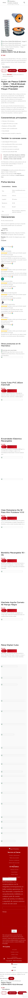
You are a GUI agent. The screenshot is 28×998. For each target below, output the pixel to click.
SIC (14, 865)
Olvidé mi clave (14, 954)
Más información (4, 978)
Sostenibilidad (14, 872)
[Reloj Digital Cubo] (12, 629)
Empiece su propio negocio (14, 877)
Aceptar (11, 978)
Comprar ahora (22, 992)
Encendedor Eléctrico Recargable (11, 440)
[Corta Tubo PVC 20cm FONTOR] (9, 350)
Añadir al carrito (12, 70)
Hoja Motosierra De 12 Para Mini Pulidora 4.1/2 (12, 511)
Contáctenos (14, 957)
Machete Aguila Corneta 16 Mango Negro (12, 603)
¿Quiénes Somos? (14, 869)
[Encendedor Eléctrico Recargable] (12, 416)
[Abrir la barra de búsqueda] (24, 2)
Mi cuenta (14, 949)
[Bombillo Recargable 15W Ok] (12, 537)
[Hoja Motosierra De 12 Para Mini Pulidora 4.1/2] (12, 467)
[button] (12, 390)
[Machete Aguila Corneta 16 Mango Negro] (12, 584)
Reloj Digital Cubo (10, 645)
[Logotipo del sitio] (14, 2)
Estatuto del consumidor (14, 862)
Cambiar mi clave (14, 952)
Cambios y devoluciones (14, 855)
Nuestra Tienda (14, 874)
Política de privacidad (14, 857)
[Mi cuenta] (26, 2)
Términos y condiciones (14, 860)
